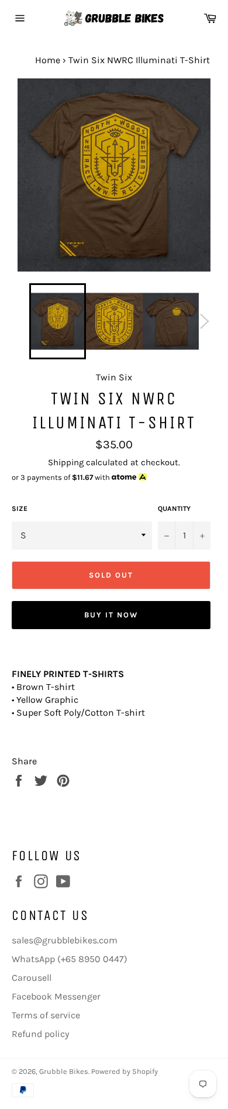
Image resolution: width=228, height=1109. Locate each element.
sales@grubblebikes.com (65, 940)
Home (47, 60)
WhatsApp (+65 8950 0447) (69, 958)
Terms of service (46, 1015)
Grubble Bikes (63, 1071)
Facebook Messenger (56, 996)
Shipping (66, 462)
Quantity (174, 508)
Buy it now (111, 614)
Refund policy (40, 1033)
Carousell (31, 977)
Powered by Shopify (124, 1071)
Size (19, 508)
